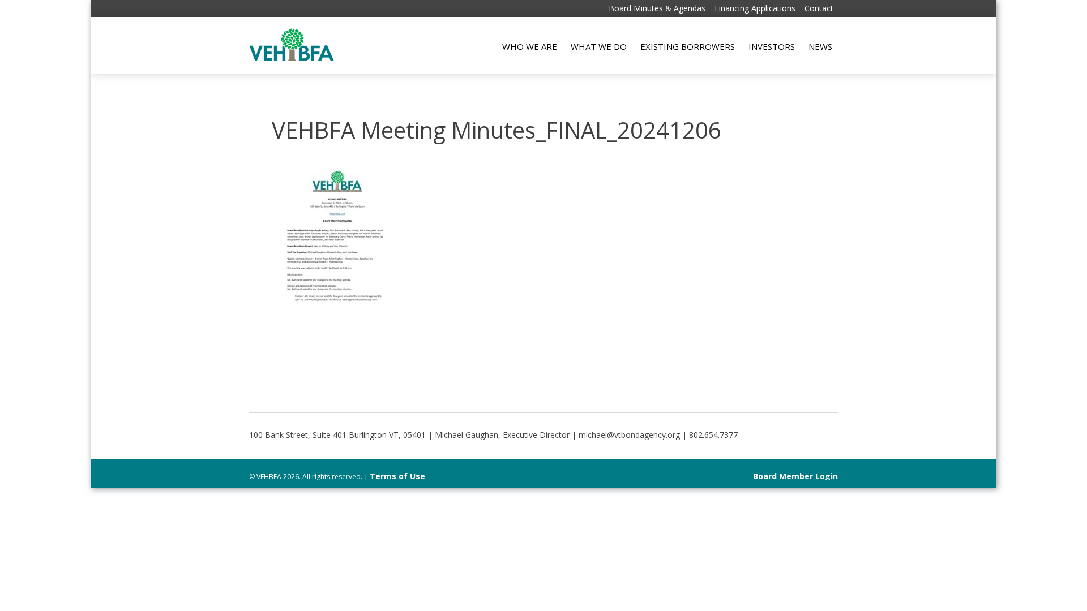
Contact (818, 8)
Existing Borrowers (687, 46)
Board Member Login (795, 476)
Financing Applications (754, 8)
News (820, 46)
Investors (771, 46)
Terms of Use (397, 476)
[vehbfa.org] (291, 58)
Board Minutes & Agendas (657, 8)
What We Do (599, 46)
